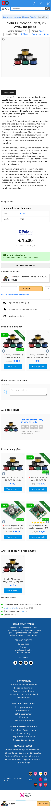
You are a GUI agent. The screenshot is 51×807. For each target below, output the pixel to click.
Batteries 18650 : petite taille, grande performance (23, 756)
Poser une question (18, 390)
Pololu (23, 213)
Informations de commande (23, 684)
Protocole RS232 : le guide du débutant (23, 759)
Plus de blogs (23, 762)
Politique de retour (23, 688)
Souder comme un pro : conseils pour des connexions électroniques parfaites (23, 749)
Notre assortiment (23, 714)
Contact (23, 647)
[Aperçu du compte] (38, 3)
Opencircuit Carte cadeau (23, 730)
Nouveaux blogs (23, 746)
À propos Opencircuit (23, 703)
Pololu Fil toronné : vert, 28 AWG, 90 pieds (32, 421)
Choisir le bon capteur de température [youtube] (23, 753)
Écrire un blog (23, 733)
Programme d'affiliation (23, 736)
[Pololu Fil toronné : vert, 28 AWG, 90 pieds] (11, 426)
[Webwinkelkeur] (25, 795)
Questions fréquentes (23, 720)
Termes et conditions (23, 691)
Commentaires (23, 710)
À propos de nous (23, 707)
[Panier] (46, 3)
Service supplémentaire (23, 726)
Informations (23, 681)
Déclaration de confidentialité (23, 694)
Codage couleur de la (23, 740)
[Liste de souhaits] (31, 3)
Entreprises (23, 644)
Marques (23, 717)
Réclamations (23, 697)
